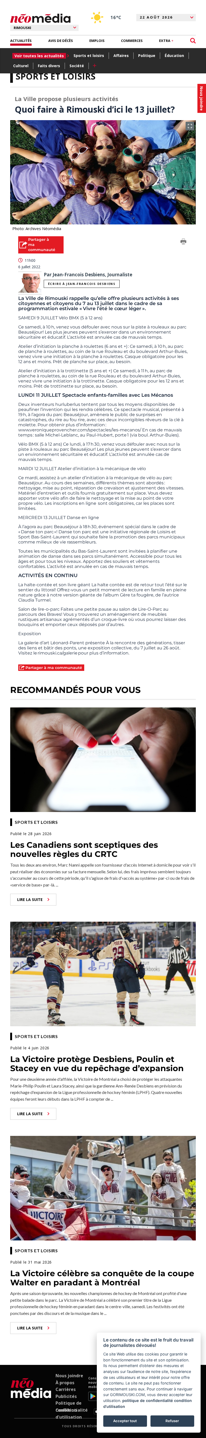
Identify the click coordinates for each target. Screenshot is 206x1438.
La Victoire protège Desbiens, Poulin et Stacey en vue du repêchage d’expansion (97, 1064)
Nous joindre (69, 1376)
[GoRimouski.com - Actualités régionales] (40, 18)
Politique (146, 55)
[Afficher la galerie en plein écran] (190, 126)
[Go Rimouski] (31, 1395)
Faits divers (49, 65)
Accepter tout (125, 1421)
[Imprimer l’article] (183, 242)
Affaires (121, 55)
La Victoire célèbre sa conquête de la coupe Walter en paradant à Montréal (102, 1278)
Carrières (66, 1389)
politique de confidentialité (147, 1400)
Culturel (20, 65)
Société (76, 65)
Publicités (66, 1396)
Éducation (174, 55)
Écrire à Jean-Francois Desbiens (82, 284)
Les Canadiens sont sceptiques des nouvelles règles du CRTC (84, 849)
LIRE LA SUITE (30, 899)
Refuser (172, 1421)
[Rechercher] (193, 41)
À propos (65, 1383)
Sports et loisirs (88, 55)
